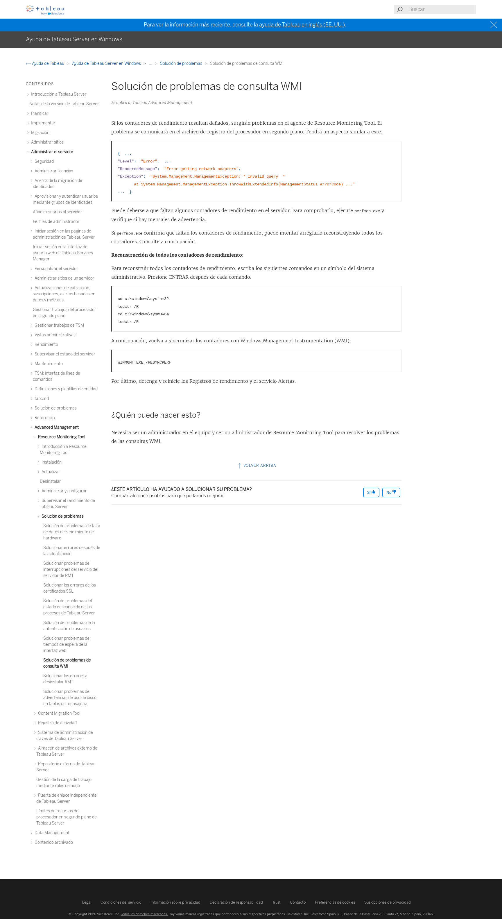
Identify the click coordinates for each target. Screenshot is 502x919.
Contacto (298, 902)
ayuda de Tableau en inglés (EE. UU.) (302, 25)
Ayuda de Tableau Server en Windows (107, 63)
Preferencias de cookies (335, 902)
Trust (276, 902)
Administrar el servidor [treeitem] (51, 151)
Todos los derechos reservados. (144, 914)
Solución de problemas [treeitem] (62, 516)
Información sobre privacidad (175, 902)
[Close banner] (495, 24)
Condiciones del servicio (121, 902)
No (389, 492)
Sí (369, 492)
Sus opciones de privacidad (387, 902)
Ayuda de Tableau (48, 63)
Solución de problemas (181, 63)
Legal (86, 902)
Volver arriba (259, 465)
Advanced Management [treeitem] (56, 427)
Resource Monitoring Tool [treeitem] (61, 437)
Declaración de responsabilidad (236, 902)
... (151, 63)
